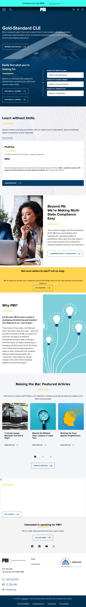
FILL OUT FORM (40, 538)
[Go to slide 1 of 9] (35, 457)
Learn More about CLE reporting (63, 253)
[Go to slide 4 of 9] (43, 456)
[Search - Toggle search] (10, 9)
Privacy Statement (38, 604)
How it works (7, 137)
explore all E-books (13, 100)
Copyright (25, 599)
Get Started (9, 514)
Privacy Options (64, 604)
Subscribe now (10, 183)
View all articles (40, 466)
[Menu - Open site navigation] (4, 9)
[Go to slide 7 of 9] (50, 456)
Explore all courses (13, 91)
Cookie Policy (51, 604)
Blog (33, 559)
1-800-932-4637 (12, 579)
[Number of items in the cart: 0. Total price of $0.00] (73, 9)
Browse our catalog (13, 47)
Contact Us (35, 564)
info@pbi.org (11, 589)
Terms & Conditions (23, 604)
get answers (40, 288)
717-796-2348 (11, 584)
